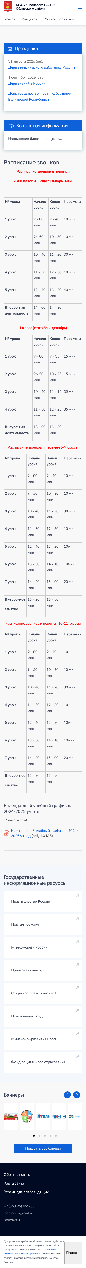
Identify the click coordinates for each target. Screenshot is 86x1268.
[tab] (34, 1135)
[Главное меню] (78, 7)
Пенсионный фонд (27, 1016)
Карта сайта (14, 1183)
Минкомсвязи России (29, 947)
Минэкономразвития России (35, 1039)
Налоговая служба (27, 970)
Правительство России (30, 901)
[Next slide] (76, 1094)
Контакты (12, 1220)
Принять (73, 1253)
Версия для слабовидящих (26, 1192)
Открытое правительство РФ (36, 993)
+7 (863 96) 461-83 (19, 1206)
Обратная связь (17, 1174)
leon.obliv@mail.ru (18, 1213)
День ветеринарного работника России (41, 67)
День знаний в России (26, 83)
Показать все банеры (43, 1148)
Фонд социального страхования (38, 1062)
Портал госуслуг (25, 924)
